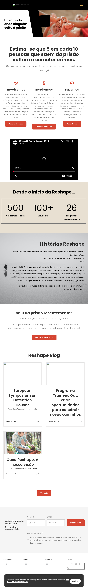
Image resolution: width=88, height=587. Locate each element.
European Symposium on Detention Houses (22, 397)
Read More (10, 421)
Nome (30, 517)
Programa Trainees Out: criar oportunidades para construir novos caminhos (65, 402)
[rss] (68, 568)
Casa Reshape (18, 409)
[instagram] (72, 564)
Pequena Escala (31, 409)
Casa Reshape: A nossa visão (22, 462)
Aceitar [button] (75, 581)
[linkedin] (80, 564)
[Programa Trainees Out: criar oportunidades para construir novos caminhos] (65, 374)
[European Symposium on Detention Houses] (22, 374)
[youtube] (76, 564)
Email (49, 517)
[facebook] (68, 564)
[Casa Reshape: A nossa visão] (22, 443)
